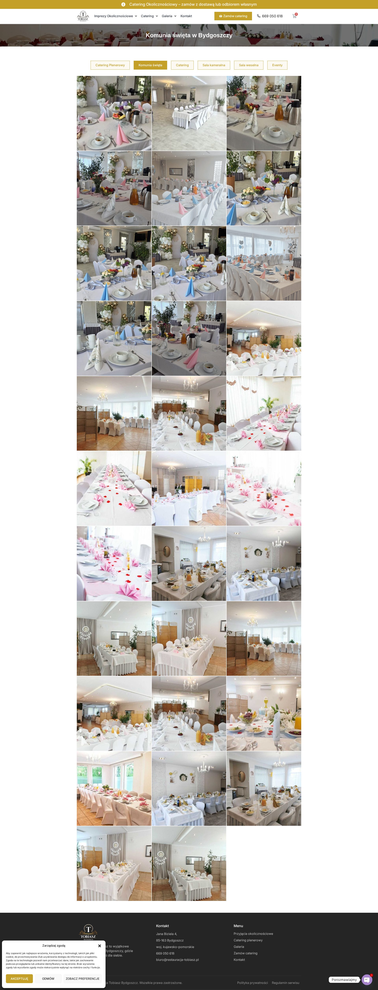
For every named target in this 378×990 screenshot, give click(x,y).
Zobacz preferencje (82, 979)
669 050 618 (165, 953)
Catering (147, 16)
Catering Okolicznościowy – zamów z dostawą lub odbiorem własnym (193, 4)
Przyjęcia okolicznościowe (253, 934)
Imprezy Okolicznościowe (113, 16)
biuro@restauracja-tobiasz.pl (177, 960)
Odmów (48, 979)
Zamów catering (246, 953)
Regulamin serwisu (285, 983)
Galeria (167, 16)
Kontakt (186, 16)
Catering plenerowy (248, 940)
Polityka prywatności (252, 983)
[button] (100, 945)
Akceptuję (19, 979)
